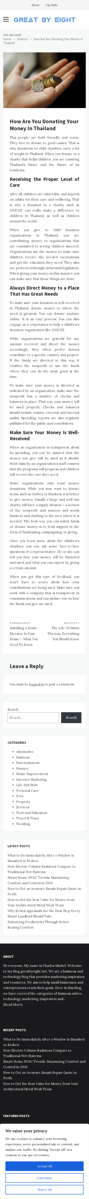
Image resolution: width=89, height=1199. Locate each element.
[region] (44, 1161)
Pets (19, 796)
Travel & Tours (27, 818)
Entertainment (28, 763)
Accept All (44, 1166)
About (35, 5)
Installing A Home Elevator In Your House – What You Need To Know (24, 636)
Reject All (44, 1190)
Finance (22, 768)
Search (13, 709)
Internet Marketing (31, 779)
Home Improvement (32, 774)
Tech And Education (31, 813)
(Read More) (12, 1004)
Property (23, 802)
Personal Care (27, 791)
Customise (44, 1178)
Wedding (23, 824)
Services (22, 807)
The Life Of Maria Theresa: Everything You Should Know (63, 633)
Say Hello (52, 5)
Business (23, 757)
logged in (36, 684)
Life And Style (27, 785)
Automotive (25, 752)
